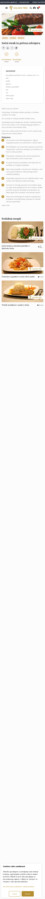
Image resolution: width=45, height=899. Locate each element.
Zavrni (14, 894)
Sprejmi (27, 894)
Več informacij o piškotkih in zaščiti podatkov (18, 887)
